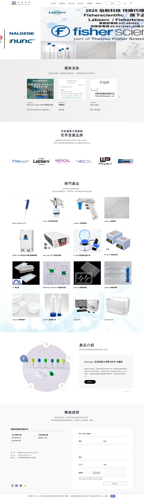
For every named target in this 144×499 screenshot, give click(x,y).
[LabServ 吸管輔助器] (87, 208)
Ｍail (80, 464)
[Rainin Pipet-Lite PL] (26, 208)
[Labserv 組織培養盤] (87, 273)
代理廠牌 (89, 3)
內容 (105, 464)
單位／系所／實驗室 (85, 433)
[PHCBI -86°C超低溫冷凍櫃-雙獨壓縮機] (26, 241)
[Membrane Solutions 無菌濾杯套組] (56, 273)
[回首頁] (20, 3)
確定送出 (115, 483)
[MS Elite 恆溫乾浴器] (118, 240)
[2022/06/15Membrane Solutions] (103, 89)
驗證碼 (81, 472)
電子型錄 (80, 3)
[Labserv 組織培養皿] (26, 305)
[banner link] (14, 161)
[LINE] (12, 485)
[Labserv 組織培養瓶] (118, 273)
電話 (80, 457)
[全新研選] (20, 485)
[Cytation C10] (118, 305)
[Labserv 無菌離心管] (56, 305)
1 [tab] (140, 29)
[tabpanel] (72, 33)
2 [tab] (140, 32)
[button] (121, 391)
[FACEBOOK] (16, 485)
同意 (112, 496)
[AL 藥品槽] (26, 273)
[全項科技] (25, 485)
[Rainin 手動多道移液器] (56, 207)
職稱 (80, 441)
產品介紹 (71, 3)
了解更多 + (90, 382)
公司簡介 (53, 3)
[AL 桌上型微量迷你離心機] (87, 241)
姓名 (105, 441)
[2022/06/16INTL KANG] (72, 89)
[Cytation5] (87, 305)
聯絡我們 (98, 3)
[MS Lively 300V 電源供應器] (56, 241)
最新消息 (62, 3)
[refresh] (90, 478)
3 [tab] (140, 35)
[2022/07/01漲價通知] (40, 89)
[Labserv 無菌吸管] (118, 207)
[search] (131, 3)
